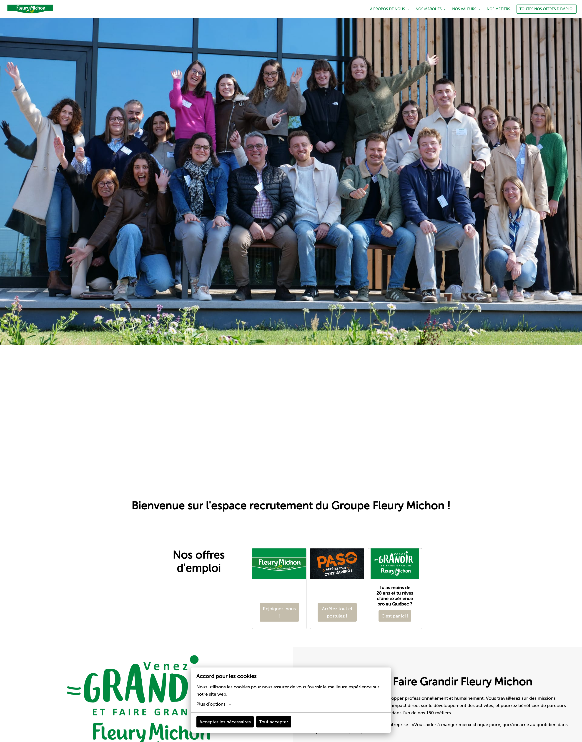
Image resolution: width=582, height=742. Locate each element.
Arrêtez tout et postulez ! (337, 612)
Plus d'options (211, 704)
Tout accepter (273, 722)
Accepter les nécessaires (225, 722)
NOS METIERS (498, 9)
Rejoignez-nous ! (279, 612)
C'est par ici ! (394, 616)
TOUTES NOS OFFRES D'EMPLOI (546, 9)
